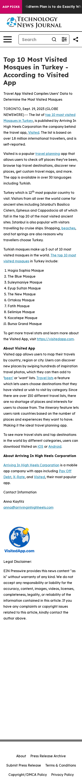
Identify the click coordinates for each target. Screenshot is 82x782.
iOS (40, 446)
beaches (68, 228)
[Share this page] (76, 39)
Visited (33, 132)
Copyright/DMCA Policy (27, 774)
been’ (8, 378)
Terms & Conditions (60, 765)
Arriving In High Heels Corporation (31, 465)
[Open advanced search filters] (64, 39)
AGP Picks (11, 7)
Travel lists (44, 378)
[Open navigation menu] (7, 39)
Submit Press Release (23, 765)
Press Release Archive (48, 756)
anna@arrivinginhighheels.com (28, 507)
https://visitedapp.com (55, 339)
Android (54, 446)
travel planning (47, 153)
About (21, 756)
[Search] (54, 39)
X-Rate (19, 477)
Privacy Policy (62, 774)
